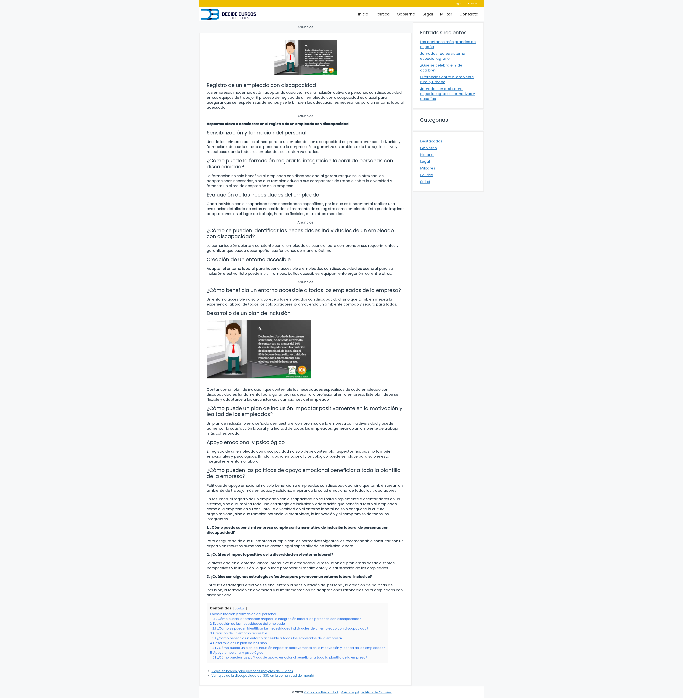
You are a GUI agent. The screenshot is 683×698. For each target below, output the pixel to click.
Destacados (431, 141)
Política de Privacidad (321, 692)
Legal (458, 3)
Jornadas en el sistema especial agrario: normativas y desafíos (447, 93)
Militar (446, 14)
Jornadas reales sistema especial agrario (442, 56)
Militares (427, 168)
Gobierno (406, 14)
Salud (425, 181)
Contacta (468, 14)
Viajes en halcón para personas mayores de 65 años (252, 671)
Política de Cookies (376, 692)
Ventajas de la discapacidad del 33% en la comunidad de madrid (262, 675)
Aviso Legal (350, 692)
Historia (427, 154)
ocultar (240, 608)
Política (472, 3)
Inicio (363, 14)
